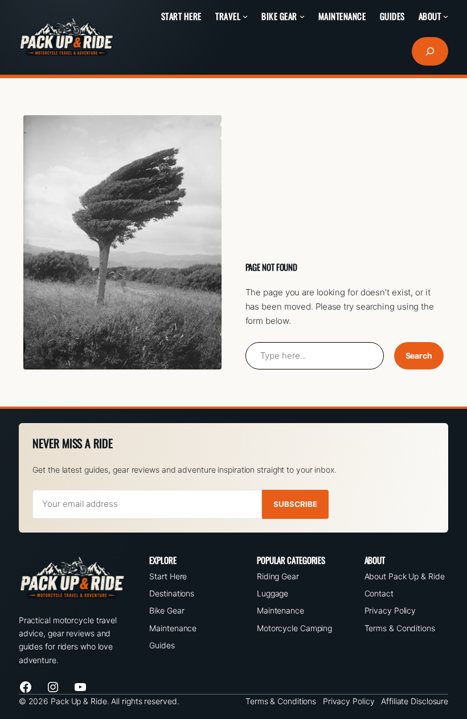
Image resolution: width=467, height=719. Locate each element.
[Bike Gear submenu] (302, 16)
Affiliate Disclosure (414, 701)
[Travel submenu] (245, 16)
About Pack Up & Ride (404, 576)
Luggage (272, 593)
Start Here (168, 576)
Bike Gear (166, 610)
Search (418, 355)
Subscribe (295, 504)
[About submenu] (445, 16)
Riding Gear (278, 576)
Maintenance (172, 628)
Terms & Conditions (399, 628)
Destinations (171, 593)
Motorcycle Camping (294, 628)
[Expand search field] (430, 51)
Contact (379, 593)
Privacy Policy (390, 610)
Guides (161, 645)
